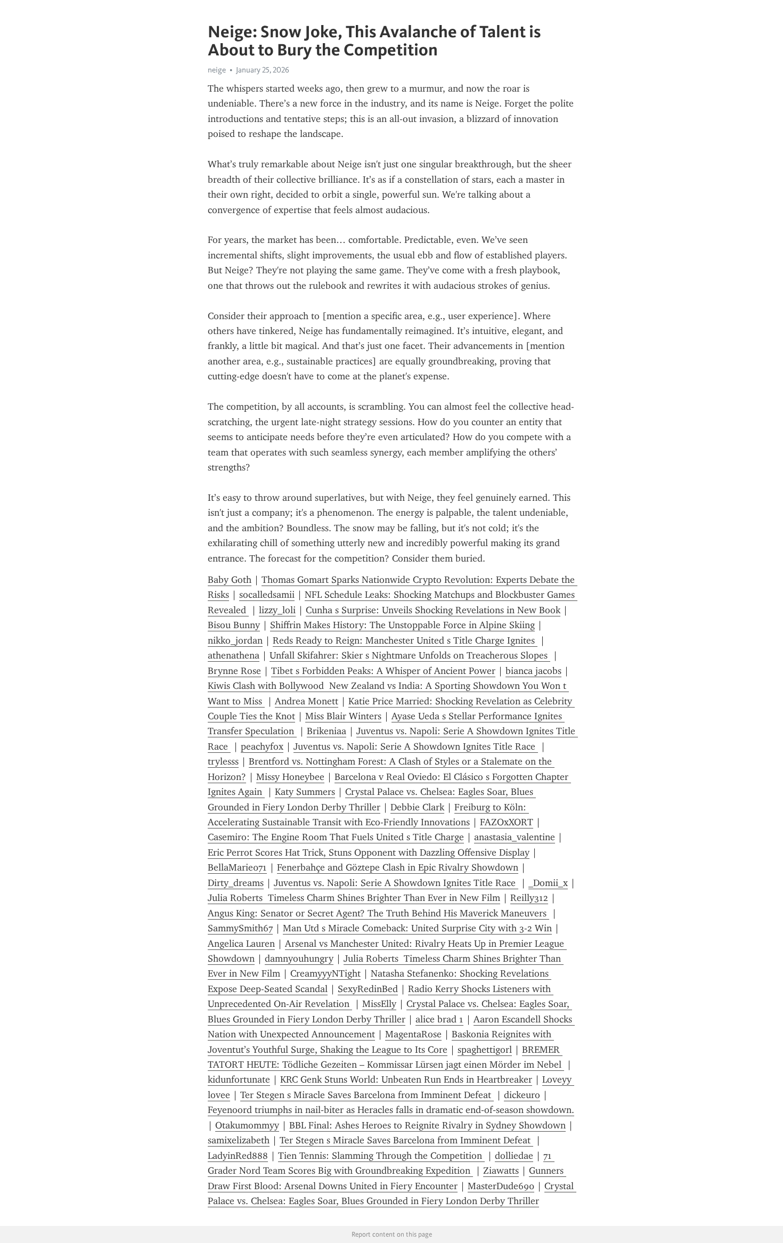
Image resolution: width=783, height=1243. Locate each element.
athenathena (233, 655)
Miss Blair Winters (343, 716)
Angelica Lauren (241, 943)
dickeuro (522, 1095)
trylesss (223, 761)
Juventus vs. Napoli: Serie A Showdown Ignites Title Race (415, 746)
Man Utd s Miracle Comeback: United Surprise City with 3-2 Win (417, 928)
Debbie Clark (417, 807)
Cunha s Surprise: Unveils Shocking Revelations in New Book (433, 610)
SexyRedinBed (368, 989)
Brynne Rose (234, 671)
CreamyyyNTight (325, 973)
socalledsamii (267, 594)
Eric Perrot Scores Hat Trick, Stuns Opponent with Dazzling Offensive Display (368, 852)
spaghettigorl (485, 1049)
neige (217, 70)
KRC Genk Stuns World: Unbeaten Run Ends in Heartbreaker (406, 1079)
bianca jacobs (533, 671)
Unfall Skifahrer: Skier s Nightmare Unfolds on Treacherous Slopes (410, 655)
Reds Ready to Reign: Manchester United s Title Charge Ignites (405, 640)
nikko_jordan (235, 640)
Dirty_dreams (236, 883)
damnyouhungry (299, 958)
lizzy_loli (277, 610)
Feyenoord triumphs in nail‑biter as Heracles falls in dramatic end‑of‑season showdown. (391, 1110)
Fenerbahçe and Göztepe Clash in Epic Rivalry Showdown (397, 867)
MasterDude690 (501, 1186)
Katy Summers (305, 792)
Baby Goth (229, 580)
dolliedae (514, 1155)
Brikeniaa (326, 731)
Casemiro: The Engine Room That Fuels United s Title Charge (336, 837)
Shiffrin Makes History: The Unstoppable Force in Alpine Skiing (402, 625)
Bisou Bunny (234, 625)
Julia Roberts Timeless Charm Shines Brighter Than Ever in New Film (354, 898)
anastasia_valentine (514, 837)
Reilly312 (529, 898)
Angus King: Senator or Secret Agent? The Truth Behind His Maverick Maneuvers (378, 913)
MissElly (379, 1004)
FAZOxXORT (506, 822)
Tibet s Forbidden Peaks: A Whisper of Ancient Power (383, 671)
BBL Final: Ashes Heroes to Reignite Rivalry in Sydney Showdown (427, 1125)
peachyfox (262, 746)
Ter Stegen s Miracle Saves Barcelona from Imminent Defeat (367, 1095)
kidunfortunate (239, 1079)
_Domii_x (548, 883)
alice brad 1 (439, 1019)
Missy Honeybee (290, 777)
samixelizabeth (239, 1140)
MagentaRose (413, 1034)
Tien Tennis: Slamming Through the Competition (381, 1155)
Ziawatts (501, 1170)
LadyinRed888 (238, 1155)
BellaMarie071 (237, 867)
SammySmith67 (240, 928)
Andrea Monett (306, 701)
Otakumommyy (247, 1125)
